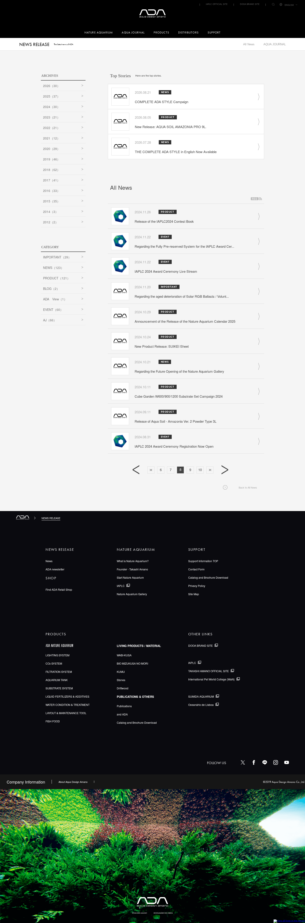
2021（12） (51, 138)
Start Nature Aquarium (130, 577)
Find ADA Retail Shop (59, 589)
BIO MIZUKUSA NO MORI (132, 663)
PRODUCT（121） (56, 278)
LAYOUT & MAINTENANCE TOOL (66, 713)
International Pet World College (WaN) (211, 679)
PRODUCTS (161, 32)
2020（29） (51, 148)
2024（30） (51, 106)
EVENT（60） (53, 309)
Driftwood (122, 688)
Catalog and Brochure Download (208, 577)
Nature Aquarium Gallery (132, 594)
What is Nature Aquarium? (133, 561)
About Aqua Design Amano (73, 782)
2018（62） (51, 169)
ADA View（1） (55, 299)
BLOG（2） (51, 288)
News (49, 561)
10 (200, 469)
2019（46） (51, 159)
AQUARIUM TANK (57, 680)
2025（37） (51, 96)
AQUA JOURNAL (133, 32)
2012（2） (50, 222)
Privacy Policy (196, 586)
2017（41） (51, 180)
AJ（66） (49, 320)
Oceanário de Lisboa (201, 705)
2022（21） (51, 127)
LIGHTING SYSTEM (57, 655)
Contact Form (196, 569)
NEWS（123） (53, 267)
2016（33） (51, 190)
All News (249, 44)
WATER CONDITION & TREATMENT (68, 705)
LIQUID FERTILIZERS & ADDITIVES (67, 696)
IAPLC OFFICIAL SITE (217, 4)
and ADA (122, 714)
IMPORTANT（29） (57, 257)
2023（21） (51, 117)
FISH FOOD (53, 721)
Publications (124, 706)
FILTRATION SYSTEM (59, 672)
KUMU (121, 672)
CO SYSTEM (54, 663)
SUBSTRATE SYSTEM (59, 688)
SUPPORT (214, 32)
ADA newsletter (55, 569)
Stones (121, 680)
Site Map (193, 594)
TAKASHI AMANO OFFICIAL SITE (208, 671)
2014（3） (50, 211)
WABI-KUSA (124, 655)
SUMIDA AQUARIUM (201, 696)
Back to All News (248, 487)
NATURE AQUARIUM (98, 32)
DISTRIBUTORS (188, 32)
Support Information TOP (203, 561)
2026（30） (51, 85)
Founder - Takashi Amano (132, 569)
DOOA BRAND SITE (249, 4)
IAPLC (121, 586)
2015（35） (51, 201)
